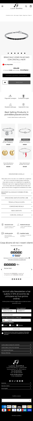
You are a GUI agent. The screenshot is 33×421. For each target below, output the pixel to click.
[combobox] (4, 320)
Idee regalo (16, 15)
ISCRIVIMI (16, 329)
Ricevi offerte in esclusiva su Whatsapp (11, 317)
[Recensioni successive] (31, 269)
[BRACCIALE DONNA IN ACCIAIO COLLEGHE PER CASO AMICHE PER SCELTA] (8, 131)
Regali (20, 15)
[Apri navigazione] (2, 6)
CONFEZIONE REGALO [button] (16, 206)
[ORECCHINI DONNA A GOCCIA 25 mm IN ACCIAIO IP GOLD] (8, 153)
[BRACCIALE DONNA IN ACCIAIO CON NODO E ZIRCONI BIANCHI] (25, 131)
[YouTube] (19, 381)
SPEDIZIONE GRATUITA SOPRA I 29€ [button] (16, 198)
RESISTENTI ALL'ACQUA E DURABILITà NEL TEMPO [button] (14, 192)
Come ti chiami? (5, 308)
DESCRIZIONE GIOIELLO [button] (16, 174)
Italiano (16, 400)
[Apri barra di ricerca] (26, 6)
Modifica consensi (16, 396)
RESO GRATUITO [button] (16, 210)
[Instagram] (12, 381)
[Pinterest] (17, 381)
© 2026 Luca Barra (16, 415)
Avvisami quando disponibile (16, 75)
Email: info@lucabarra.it (16, 374)
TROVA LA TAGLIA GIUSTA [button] (16, 202)
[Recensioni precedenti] (1, 269)
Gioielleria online (9, 15)
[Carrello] (30, 6)
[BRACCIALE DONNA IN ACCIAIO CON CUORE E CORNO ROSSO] (25, 153)
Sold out (19, 82)
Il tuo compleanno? (21, 308)
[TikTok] (15, 381)
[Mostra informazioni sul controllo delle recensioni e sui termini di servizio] (29, 258)
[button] (16, 35)
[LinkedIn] (22, 381)
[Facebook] (10, 381)
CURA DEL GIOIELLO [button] (16, 215)
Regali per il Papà (27, 15)
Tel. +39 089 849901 (16, 371)
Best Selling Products (15, 112)
